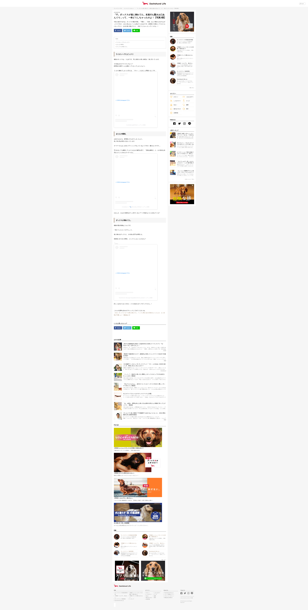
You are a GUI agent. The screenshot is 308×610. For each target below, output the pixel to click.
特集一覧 (163, 559)
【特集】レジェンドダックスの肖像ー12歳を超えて (136, 593)
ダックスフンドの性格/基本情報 (121, 593)
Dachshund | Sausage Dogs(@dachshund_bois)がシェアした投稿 (135, 297)
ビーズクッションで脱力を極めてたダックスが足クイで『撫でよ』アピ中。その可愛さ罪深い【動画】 (185, 152)
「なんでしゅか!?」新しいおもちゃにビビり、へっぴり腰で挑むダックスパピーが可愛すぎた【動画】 (185, 162)
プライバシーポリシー (169, 596)
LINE (136, 30)
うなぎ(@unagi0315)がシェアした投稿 (135, 125)
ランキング (131, 599)
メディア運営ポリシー (169, 594)
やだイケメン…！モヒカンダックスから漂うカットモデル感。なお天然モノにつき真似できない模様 (185, 143)
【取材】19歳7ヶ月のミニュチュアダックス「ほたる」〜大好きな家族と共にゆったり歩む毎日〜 (185, 134)
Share (119, 30)
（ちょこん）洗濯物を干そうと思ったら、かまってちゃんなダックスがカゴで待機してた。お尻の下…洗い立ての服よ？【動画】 (185, 171)
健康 (187, 104)
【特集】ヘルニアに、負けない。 (121, 596)
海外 (187, 108)
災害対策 (176, 112)
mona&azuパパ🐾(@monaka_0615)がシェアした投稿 (135, 207)
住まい (175, 104)
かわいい (132, 8)
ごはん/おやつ (189, 96)
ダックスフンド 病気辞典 (120, 599)
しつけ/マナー (177, 100)
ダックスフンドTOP (118, 8)
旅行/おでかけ (177, 108)
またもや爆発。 (120, 44)
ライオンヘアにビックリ (123, 42)
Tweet (128, 30)
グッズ (188, 100)
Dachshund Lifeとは (119, 600)
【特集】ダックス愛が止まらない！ (136, 596)
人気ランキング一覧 (189, 179)
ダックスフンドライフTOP (187, 598)
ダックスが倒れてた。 (122, 46)
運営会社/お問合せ (168, 597)
